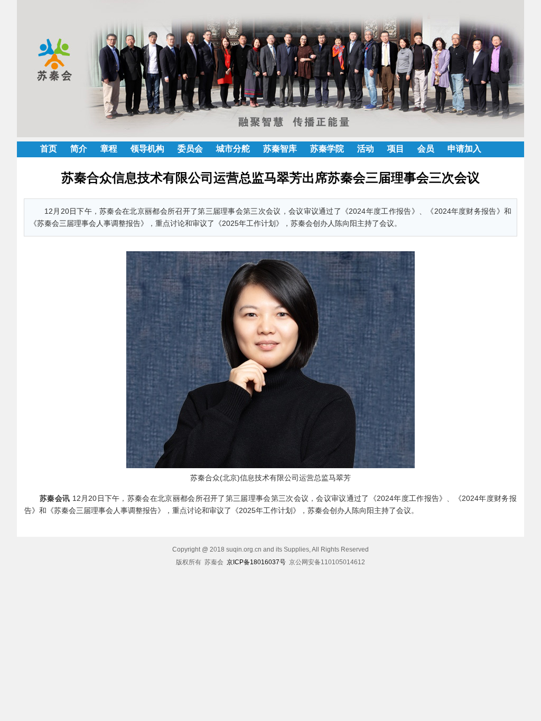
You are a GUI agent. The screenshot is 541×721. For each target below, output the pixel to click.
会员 (425, 148)
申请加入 (464, 148)
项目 (395, 148)
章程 (108, 148)
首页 (48, 148)
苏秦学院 (327, 148)
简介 (78, 148)
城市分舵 (233, 148)
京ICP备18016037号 (256, 562)
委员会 (190, 148)
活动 (365, 148)
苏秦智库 (280, 148)
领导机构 (147, 148)
